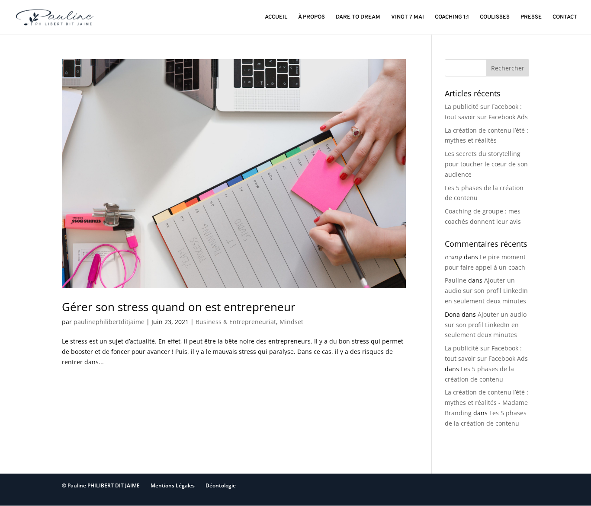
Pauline (455, 280)
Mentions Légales (173, 485)
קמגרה (453, 257)
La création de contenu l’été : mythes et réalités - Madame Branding (486, 402)
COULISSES (495, 17)
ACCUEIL (276, 17)
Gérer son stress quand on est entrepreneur (179, 307)
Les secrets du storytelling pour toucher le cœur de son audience (486, 164)
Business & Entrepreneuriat (236, 322)
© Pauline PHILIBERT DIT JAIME (101, 485)
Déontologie (221, 485)
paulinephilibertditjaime (109, 322)
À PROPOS (311, 17)
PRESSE (531, 17)
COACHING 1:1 (452, 17)
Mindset (291, 322)
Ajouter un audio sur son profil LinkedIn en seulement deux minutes (486, 290)
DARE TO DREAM (358, 17)
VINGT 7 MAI (407, 17)
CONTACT (564, 17)
